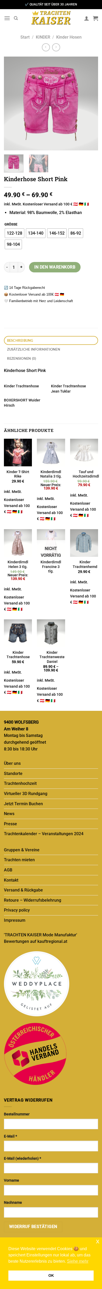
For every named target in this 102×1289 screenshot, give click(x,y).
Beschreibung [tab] (20, 340)
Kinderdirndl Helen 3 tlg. (18, 564)
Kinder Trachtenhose (21, 386)
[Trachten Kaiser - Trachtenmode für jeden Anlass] (51, 18)
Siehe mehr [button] (77, 1261)
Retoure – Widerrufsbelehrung (32, 900)
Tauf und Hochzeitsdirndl (86, 474)
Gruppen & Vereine (21, 849)
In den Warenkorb (54, 267)
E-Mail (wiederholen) (22, 1158)
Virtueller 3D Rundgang (25, 793)
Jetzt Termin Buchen (23, 803)
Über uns (12, 763)
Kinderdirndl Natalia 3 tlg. (51, 474)
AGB (8, 870)
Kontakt (11, 880)
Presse (10, 823)
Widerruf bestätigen (33, 1226)
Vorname (11, 1180)
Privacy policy (17, 910)
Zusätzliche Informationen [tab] (33, 349)
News (9, 813)
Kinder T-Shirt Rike (18, 474)
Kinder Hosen (69, 37)
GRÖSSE (10, 224)
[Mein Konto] (86, 18)
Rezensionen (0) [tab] (21, 358)
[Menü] (7, 18)
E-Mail (10, 1136)
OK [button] (51, 1275)
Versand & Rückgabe (23, 890)
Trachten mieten (19, 859)
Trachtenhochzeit (20, 783)
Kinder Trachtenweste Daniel (52, 657)
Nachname (13, 1202)
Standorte (13, 773)
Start (25, 37)
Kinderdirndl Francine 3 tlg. (51, 566)
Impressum (14, 920)
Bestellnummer (17, 1114)
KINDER (43, 37)
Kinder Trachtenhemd (85, 564)
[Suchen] (16, 18)
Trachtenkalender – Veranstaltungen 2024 (43, 833)
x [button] (97, 1241)
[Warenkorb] (95, 18)
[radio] (14, 233)
